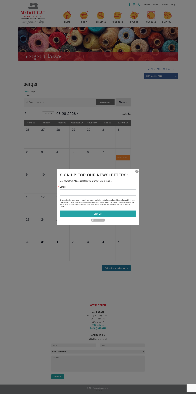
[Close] (137, 171)
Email (62, 187)
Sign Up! (98, 214)
